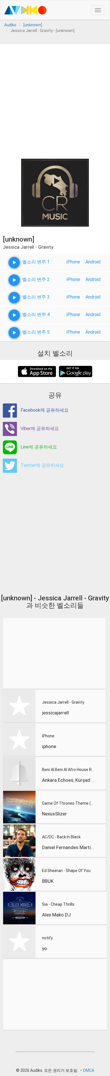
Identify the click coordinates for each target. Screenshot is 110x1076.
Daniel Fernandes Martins (68, 847)
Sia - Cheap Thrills (58, 904)
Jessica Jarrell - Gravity (63, 702)
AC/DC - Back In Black (61, 837)
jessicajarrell (55, 713)
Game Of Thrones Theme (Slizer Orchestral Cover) (68, 803)
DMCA (88, 1070)
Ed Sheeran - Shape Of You (66, 870)
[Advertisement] (55, 99)
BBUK (48, 881)
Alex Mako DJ (56, 915)
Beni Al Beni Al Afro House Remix (68, 769)
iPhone (73, 262)
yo (44, 948)
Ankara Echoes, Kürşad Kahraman (68, 780)
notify (47, 938)
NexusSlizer (54, 814)
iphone (49, 746)
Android (92, 262)
